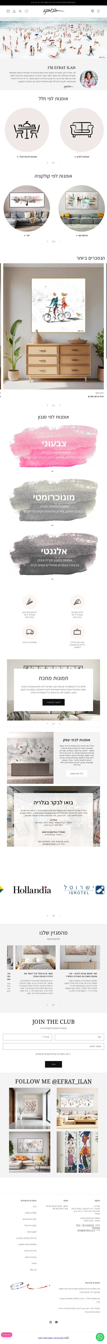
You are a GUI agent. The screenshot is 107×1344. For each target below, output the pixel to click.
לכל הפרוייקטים (76, 773)
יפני (28, 235)
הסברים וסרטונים (30, 1219)
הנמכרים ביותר (91, 257)
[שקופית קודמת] (60, 724)
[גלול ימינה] (47, 163)
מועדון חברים (6, 1335)
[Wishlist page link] (26, 11)
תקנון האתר (32, 1232)
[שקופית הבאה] (47, 724)
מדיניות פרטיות (30, 1250)
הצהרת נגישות (31, 1257)
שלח (53, 1064)
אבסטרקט (83, 235)
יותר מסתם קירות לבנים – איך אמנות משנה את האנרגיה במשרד (81, 975)
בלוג (35, 1206)
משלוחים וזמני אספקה (28, 1244)
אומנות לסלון (83, 156)
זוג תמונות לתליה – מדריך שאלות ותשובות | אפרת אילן (80, 1300)
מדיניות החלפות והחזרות (26, 1238)
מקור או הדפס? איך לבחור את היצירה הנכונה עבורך (38, 975)
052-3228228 (88, 1225)
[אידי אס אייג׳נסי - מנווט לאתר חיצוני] (53, 1337)
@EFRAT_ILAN (72, 1081)
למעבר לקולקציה (53, 702)
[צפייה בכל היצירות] (53, 38)
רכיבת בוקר (99, 393)
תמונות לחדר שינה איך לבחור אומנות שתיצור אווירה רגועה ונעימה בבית (79, 1310)
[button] (98, 11)
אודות (34, 1263)
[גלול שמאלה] (60, 163)
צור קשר (33, 1269)
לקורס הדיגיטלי (30, 1225)
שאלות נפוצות (31, 1213)
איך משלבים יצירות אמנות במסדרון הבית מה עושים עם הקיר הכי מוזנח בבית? (79, 1290)
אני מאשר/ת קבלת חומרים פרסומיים (52, 1054)
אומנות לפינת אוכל (28, 156)
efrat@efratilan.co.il (86, 1230)
